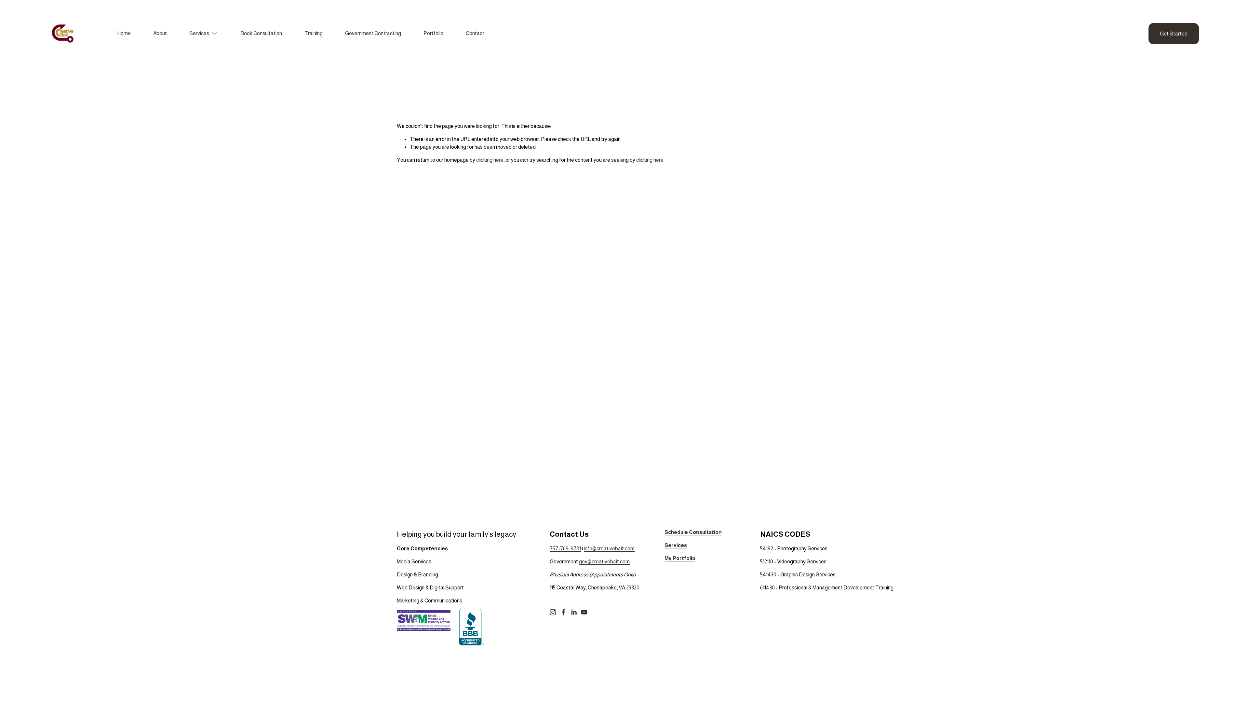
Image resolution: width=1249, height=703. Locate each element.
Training (313, 33)
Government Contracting (373, 33)
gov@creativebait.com (604, 561)
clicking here (490, 160)
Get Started (1174, 33)
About (160, 33)
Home (124, 33)
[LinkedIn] (574, 612)
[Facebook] (563, 612)
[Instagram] (553, 612)
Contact (475, 33)
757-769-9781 (565, 548)
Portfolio (433, 33)
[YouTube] (584, 612)
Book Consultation (261, 33)
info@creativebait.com (609, 548)
